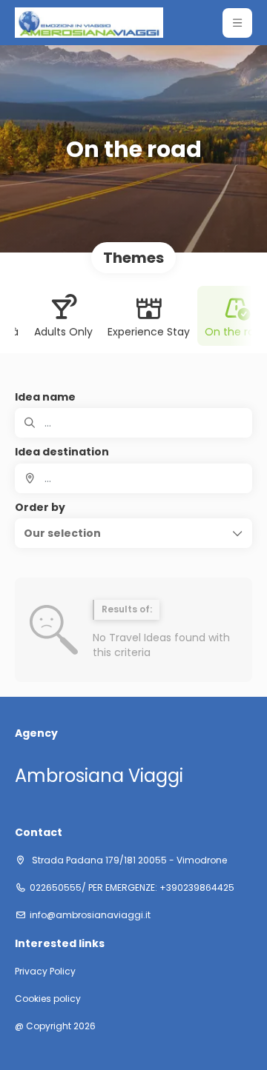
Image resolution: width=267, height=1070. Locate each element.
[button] (237, 23)
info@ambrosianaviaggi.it (90, 915)
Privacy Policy (45, 971)
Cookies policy (48, 999)
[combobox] (133, 478)
